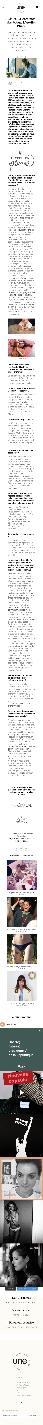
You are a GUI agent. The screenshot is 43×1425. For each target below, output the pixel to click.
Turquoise (21, 836)
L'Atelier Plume (22, 841)
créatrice (20, 839)
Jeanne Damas (14, 459)
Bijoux (12, 839)
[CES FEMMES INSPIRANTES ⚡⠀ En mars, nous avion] (21, 1265)
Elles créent (27, 834)
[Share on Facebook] (16, 849)
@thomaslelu (19, 514)
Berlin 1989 (23, 722)
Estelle (16, 834)
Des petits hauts (25, 259)
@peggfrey (24, 507)
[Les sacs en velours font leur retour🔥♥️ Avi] (21, 1092)
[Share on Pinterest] (26, 849)
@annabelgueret (16, 526)
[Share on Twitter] (21, 849)
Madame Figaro (22, 466)
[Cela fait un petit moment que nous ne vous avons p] (21, 1049)
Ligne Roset (13, 435)
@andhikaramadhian (18, 521)
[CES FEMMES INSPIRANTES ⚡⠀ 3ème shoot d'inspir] (21, 1178)
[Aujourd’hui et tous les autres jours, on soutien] (21, 1221)
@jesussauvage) (16, 512)
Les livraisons (21, 1298)
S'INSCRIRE (32, 1415)
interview (30, 839)
